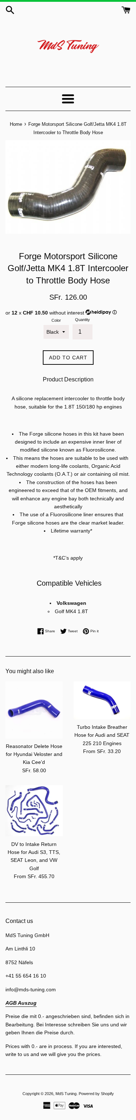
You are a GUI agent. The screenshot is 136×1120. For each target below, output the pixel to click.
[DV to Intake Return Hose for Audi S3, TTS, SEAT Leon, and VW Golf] (34, 810)
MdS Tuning (66, 1093)
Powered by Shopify (96, 1093)
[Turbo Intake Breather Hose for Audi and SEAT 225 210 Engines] (102, 700)
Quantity (82, 319)
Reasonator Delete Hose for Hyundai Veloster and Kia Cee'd (34, 754)
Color (56, 320)
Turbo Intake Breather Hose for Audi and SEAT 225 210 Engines (101, 735)
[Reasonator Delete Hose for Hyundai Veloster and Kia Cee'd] (34, 710)
